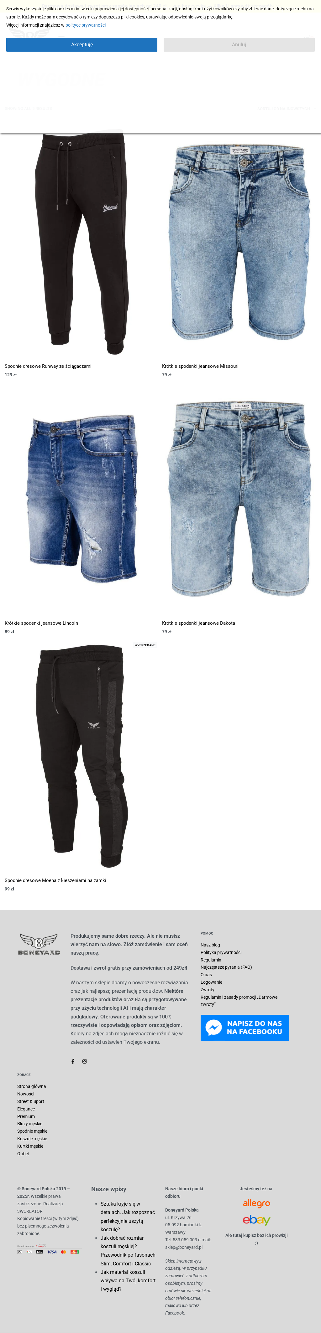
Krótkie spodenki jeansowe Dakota (198, 623)
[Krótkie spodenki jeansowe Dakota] (239, 499)
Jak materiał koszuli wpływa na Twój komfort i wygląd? (128, 1280)
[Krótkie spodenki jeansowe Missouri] (239, 241)
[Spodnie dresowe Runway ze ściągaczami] (82, 241)
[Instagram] (84, 1061)
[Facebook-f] (73, 1061)
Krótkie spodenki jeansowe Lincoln (41, 623)
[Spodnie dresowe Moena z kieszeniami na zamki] (82, 756)
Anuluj (239, 45)
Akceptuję (82, 45)
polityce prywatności (86, 25)
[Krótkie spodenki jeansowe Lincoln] (82, 499)
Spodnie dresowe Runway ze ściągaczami (48, 366)
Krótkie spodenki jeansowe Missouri (200, 366)
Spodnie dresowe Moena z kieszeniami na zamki (55, 880)
